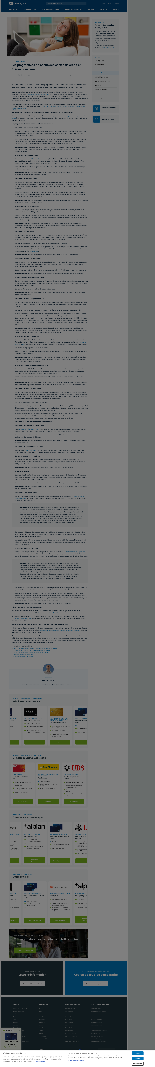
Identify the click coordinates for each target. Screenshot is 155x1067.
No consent (138, 1058)
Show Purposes (138, 1063)
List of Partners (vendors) (76, 1060)
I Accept (138, 1053)
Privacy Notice (40, 1061)
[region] (77, 1058)
